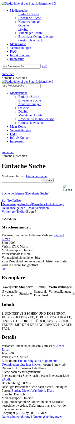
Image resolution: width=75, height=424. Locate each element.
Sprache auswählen (14, 78)
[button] (68, 188)
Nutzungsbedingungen (47, 416)
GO (44, 66)
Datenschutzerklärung (16, 416)
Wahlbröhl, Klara (42, 390)
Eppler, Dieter (20, 390)
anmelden (8, 74)
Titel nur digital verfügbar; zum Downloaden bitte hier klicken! (30, 362)
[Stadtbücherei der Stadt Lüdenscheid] (27, 3)
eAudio (6, 379)
